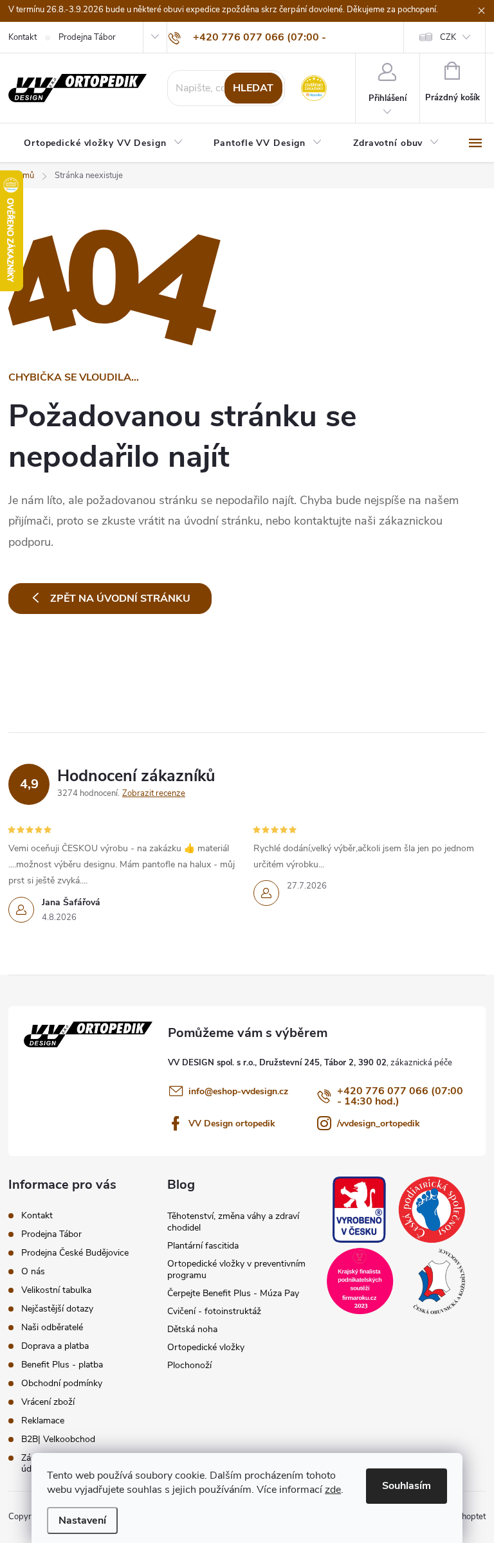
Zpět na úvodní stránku (120, 598)
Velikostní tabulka (56, 1290)
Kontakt (22, 37)
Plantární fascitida (203, 1246)
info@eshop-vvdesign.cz (238, 1091)
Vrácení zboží (48, 1402)
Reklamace (42, 1420)
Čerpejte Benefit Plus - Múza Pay (233, 1293)
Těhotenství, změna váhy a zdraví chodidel (233, 1222)
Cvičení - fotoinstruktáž (214, 1311)
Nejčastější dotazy (57, 1309)
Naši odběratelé (52, 1327)
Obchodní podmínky (61, 1383)
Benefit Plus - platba (62, 1364)
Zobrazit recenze (153, 793)
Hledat (253, 88)
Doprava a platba (55, 1346)
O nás (33, 1271)
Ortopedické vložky (205, 1347)
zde (333, 1490)
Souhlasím (406, 1486)
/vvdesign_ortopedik (378, 1123)
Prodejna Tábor (87, 37)
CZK (448, 37)
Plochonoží (189, 1365)
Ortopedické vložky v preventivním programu (236, 1269)
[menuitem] (103, 143)
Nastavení (82, 1520)
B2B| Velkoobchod (58, 1439)
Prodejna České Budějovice (75, 1253)
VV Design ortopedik (231, 1123)
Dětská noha (192, 1329)
